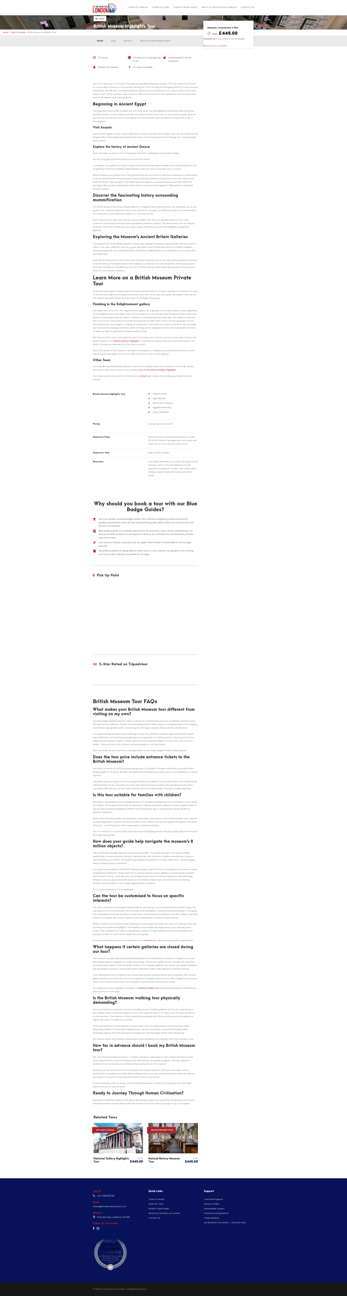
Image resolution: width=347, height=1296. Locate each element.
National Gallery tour (149, 988)
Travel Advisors (211, 1217)
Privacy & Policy (211, 1203)
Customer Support (213, 1199)
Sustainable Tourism (214, 1208)
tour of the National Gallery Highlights (157, 369)
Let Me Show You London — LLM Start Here (225, 1222)
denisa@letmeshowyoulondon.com (109, 1206)
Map (113, 40)
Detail (100, 40)
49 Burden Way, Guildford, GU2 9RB (113, 1217)
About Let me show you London (218, 7)
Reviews (128, 40)
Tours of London (137, 7)
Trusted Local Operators (216, 1213)
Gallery (101, 18)
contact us (144, 376)
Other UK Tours (160, 7)
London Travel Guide (185, 7)
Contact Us (247, 7)
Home (5, 32)
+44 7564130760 (106, 1195)
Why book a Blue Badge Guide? (155, 40)
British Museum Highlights (127, 340)
